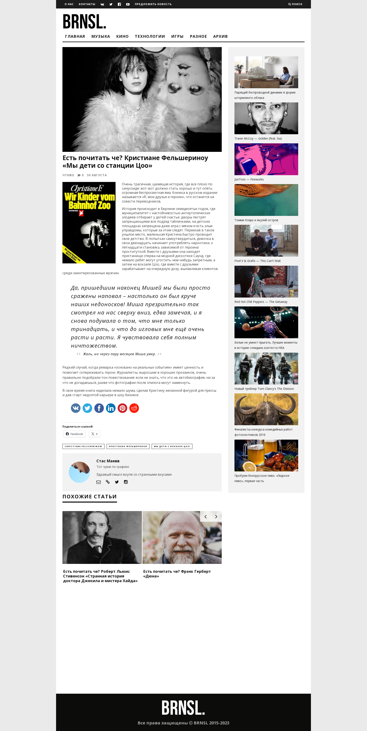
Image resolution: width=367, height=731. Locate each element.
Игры (177, 36)
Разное (198, 36)
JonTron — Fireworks (249, 179)
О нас (69, 4)
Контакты (87, 4)
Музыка (100, 36)
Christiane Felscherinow (83, 446)
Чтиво (68, 175)
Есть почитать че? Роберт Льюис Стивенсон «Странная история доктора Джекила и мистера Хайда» (100, 576)
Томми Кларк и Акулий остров (256, 220)
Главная (75, 36)
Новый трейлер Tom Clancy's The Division (264, 389)
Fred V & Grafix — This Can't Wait (257, 261)
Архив (220, 36)
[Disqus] (142, 639)
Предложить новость (153, 4)
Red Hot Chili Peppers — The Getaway (260, 302)
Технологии (150, 36)
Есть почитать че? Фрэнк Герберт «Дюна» (177, 574)
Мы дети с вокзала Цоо (172, 446)
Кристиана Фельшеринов (128, 446)
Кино (122, 36)
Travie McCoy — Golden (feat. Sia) (258, 138)
